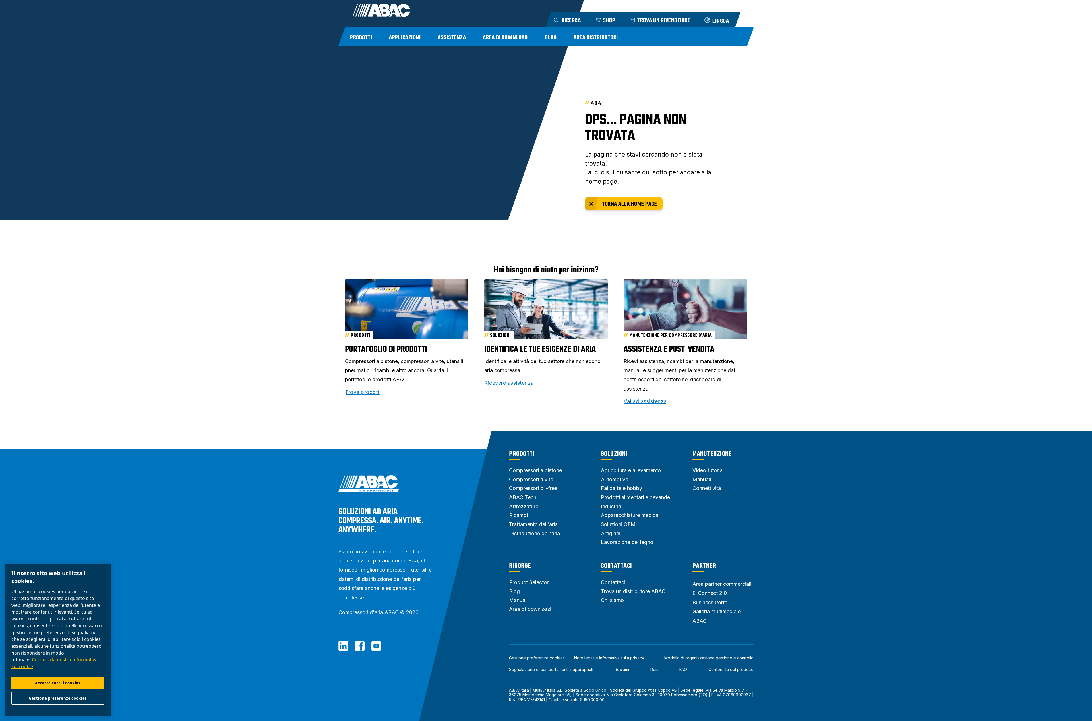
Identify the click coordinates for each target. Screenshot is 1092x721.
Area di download (505, 37)
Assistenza (452, 37)
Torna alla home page (629, 204)
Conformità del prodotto (731, 669)
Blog (551, 37)
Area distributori (596, 37)
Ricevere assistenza (509, 383)
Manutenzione (712, 454)
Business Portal (710, 602)
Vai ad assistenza (645, 401)
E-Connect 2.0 (709, 593)
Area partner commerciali (721, 584)
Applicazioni (405, 37)
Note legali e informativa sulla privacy (609, 658)
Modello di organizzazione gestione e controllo (709, 658)
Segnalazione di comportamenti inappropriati (551, 669)
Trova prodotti (363, 392)
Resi (654, 669)
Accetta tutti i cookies (57, 682)
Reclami (622, 669)
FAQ (683, 669)
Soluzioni (614, 454)
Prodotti (361, 37)
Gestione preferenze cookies (537, 658)
